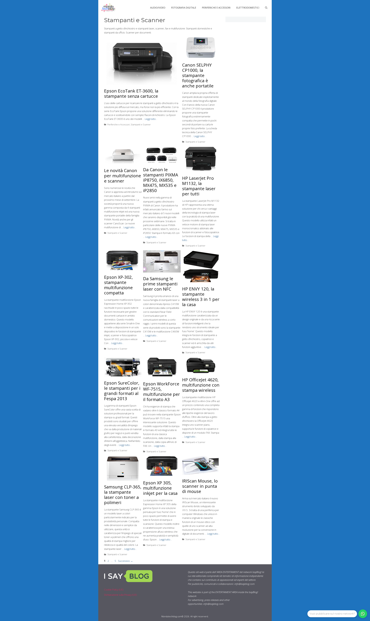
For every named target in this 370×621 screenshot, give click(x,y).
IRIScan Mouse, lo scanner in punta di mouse (200, 486)
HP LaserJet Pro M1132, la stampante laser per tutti (198, 186)
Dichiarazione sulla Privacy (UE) (120, 594)
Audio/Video (157, 7)
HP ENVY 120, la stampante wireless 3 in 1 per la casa (200, 296)
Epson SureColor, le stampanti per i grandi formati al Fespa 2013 (122, 390)
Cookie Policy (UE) (113, 589)
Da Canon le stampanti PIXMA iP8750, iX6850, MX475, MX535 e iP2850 (160, 180)
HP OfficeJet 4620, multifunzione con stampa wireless (200, 385)
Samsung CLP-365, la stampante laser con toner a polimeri (122, 494)
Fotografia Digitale (183, 7)
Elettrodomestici (247, 7)
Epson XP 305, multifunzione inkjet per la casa (160, 488)
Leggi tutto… (151, 119)
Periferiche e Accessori (216, 7)
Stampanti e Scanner (141, 124)
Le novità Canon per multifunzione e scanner (122, 175)
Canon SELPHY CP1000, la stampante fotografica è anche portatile (197, 75)
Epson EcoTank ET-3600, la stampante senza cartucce (131, 93)
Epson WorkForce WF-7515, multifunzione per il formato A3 (161, 391)
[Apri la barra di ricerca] (266, 7)
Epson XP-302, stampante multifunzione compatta (118, 285)
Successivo (125, 561)
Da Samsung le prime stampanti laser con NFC (160, 284)
